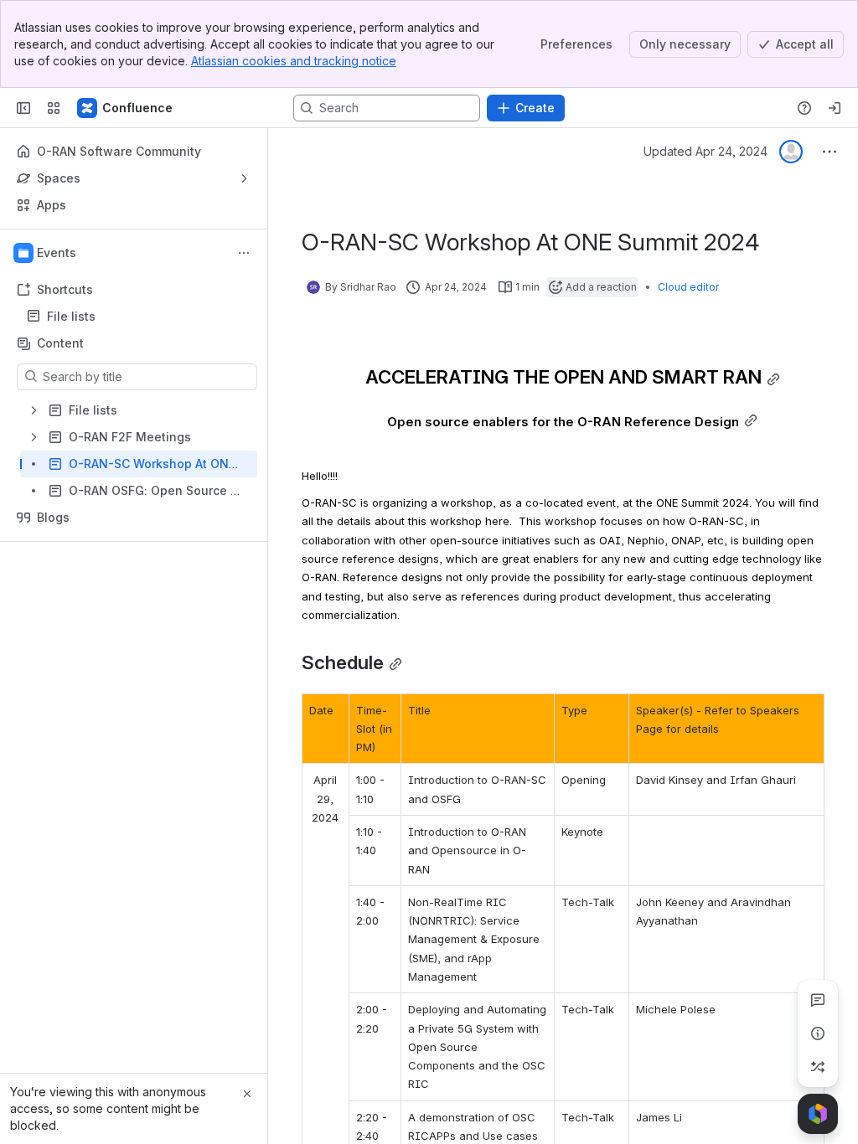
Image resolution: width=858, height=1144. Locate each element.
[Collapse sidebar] (23, 108)
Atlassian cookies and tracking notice (293, 61)
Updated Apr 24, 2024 (706, 151)
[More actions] (244, 253)
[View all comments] (817, 1000)
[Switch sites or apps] (53, 108)
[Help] (804, 108)
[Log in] (834, 108)
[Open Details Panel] (817, 1033)
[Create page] (817, 1067)
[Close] (247, 1094)
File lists (138, 316)
